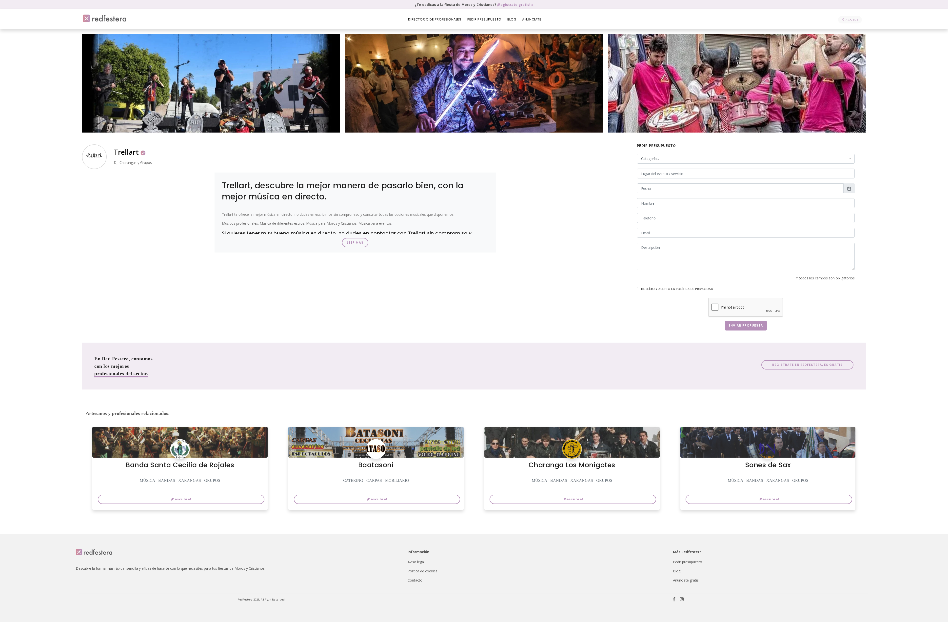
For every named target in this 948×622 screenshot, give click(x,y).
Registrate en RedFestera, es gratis (807, 365)
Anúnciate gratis (686, 580)
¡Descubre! (181, 499)
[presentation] (87, 85)
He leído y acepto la (677, 289)
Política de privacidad (694, 289)
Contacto (415, 580)
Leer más (355, 242)
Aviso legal (416, 562)
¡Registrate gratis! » (515, 4)
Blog (511, 19)
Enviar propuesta (746, 325)
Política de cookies (422, 571)
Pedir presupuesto (484, 19)
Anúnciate (531, 19)
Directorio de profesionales (434, 19)
